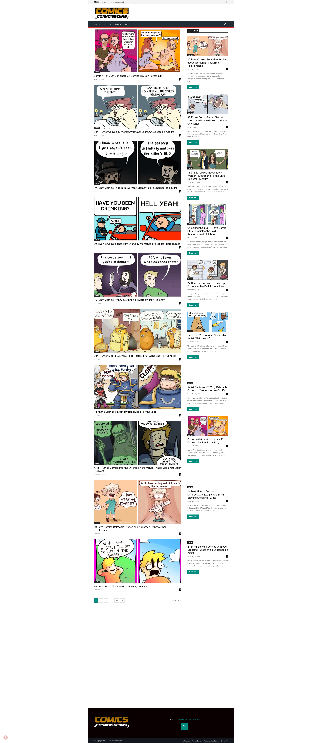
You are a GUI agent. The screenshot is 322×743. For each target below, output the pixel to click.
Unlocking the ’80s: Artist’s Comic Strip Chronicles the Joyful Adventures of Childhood (206, 231)
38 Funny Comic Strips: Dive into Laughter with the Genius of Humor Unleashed (207, 120)
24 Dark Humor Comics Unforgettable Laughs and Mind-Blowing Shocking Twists (206, 494)
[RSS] (184, 726)
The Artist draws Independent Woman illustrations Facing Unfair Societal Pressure (206, 175)
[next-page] (122, 600)
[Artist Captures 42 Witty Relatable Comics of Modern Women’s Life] (207, 374)
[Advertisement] (75, 660)
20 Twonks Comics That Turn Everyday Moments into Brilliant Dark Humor (137, 243)
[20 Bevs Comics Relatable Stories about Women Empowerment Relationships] (137, 502)
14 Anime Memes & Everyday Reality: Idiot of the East (125, 411)
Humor (97, 183)
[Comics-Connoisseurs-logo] (112, 13)
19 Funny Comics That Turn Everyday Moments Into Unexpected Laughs (135, 187)
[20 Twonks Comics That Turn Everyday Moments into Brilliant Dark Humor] (137, 219)
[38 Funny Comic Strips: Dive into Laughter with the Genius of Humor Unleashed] (207, 104)
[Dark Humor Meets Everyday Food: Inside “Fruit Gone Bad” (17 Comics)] (137, 331)
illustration (191, 223)
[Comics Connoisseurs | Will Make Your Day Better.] (114, 722)
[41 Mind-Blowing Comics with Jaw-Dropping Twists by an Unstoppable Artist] (207, 533)
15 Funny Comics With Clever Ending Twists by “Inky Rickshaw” (130, 299)
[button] (225, 24)
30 (117, 600)
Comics (97, 71)
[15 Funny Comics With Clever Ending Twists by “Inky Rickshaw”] (137, 275)
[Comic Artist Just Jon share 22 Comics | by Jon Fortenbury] (137, 51)
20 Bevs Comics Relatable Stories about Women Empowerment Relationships (207, 62)
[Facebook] (226, 2)
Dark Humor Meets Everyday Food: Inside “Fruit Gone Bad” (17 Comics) (135, 355)
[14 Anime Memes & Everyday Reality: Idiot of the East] (137, 387)
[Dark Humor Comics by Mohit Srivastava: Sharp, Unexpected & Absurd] (137, 107)
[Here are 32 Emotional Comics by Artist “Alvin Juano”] (207, 322)
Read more (193, 87)
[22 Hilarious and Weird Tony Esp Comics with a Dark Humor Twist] (207, 270)
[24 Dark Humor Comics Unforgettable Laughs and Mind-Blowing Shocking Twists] (207, 478)
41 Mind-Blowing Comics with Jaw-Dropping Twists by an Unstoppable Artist (207, 550)
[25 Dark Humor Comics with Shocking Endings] (137, 561)
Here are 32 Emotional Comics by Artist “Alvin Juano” (206, 337)
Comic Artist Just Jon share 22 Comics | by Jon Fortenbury (128, 75)
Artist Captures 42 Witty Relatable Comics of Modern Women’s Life (207, 389)
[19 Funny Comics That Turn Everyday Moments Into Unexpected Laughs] (137, 163)
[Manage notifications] (6, 737)
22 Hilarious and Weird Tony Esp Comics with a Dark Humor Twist (206, 285)
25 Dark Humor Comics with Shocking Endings (120, 586)
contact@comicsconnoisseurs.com (188, 719)
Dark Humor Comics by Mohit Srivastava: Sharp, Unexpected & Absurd (134, 131)
